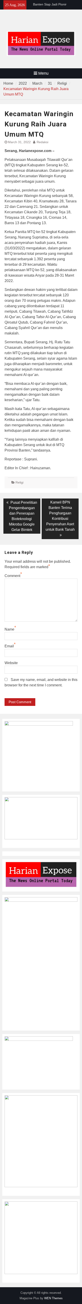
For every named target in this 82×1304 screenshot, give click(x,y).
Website (11, 663)
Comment (12, 576)
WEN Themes (53, 1298)
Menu (43, 73)
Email (9, 646)
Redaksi (42, 142)
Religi (19, 482)
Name (9, 629)
